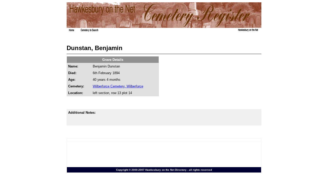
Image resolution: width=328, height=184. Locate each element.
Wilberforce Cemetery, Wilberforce (118, 86)
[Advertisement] (164, 154)
